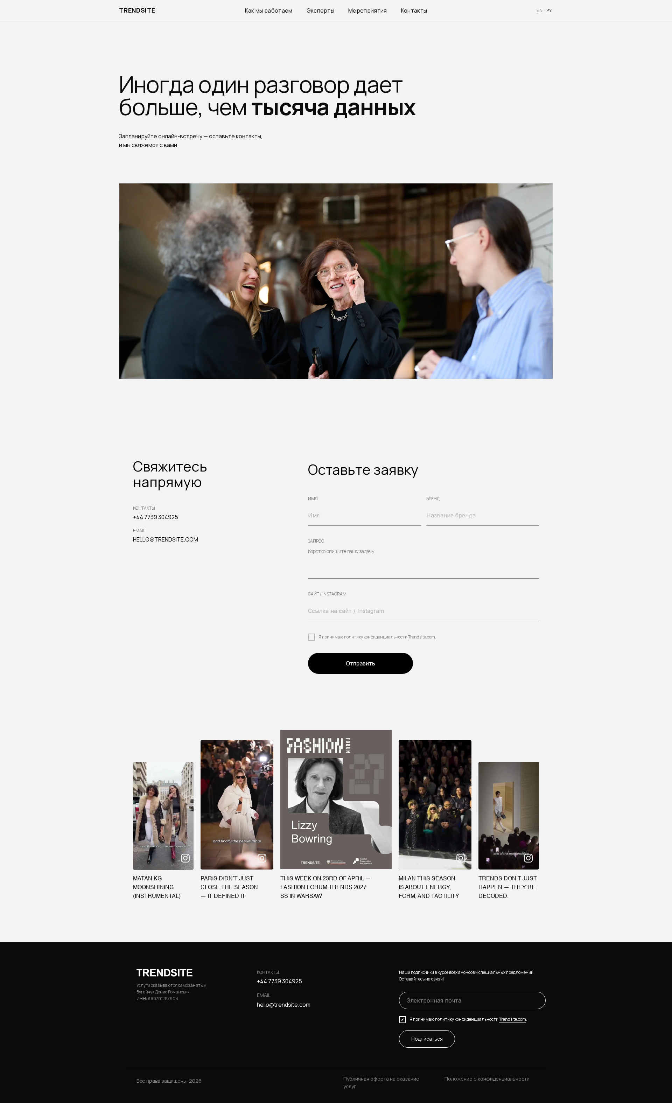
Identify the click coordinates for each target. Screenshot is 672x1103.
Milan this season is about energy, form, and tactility (429, 887)
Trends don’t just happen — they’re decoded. (507, 887)
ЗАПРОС (316, 541)
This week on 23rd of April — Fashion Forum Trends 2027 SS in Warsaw (325, 887)
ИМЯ (313, 499)
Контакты (414, 10)
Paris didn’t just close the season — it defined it (229, 887)
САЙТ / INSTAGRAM (327, 594)
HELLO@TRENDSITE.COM (165, 539)
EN (540, 10)
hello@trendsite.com (283, 1004)
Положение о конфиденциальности (487, 1078)
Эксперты (321, 10)
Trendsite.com (421, 637)
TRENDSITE (137, 10)
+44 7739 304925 (155, 517)
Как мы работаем (269, 10)
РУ (549, 10)
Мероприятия (367, 10)
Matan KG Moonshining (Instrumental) (157, 887)
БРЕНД (433, 499)
